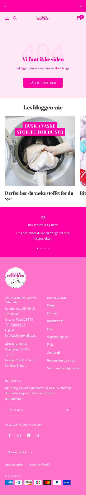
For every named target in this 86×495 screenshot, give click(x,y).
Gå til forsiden (43, 82)
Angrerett (53, 352)
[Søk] (15, 18)
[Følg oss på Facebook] (9, 435)
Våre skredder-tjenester (63, 368)
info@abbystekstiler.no (21, 335)
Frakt (50, 344)
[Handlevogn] (79, 18)
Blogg (51, 305)
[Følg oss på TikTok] (38, 435)
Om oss (52, 313)
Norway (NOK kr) (18, 452)
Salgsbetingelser (58, 337)
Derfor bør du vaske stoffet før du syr (39, 195)
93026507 (17, 324)
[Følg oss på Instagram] (19, 435)
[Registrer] (67, 409)
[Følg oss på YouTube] (28, 435)
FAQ (50, 329)
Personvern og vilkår (61, 360)
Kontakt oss (55, 321)
